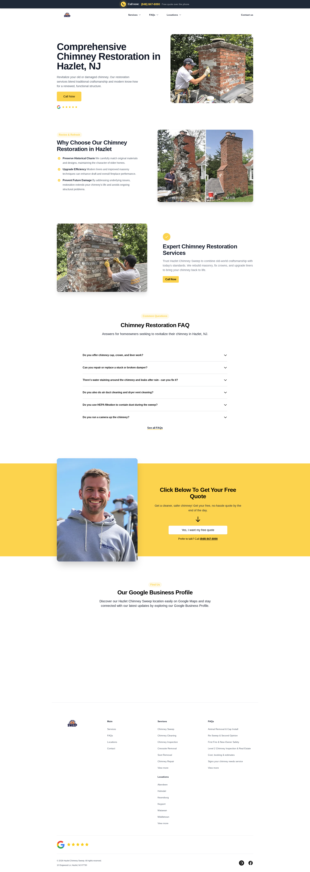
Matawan (162, 810)
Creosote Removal (167, 748)
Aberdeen (163, 784)
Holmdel (162, 791)
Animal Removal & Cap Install (223, 729)
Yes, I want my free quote (198, 530)
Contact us (247, 15)
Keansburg (163, 797)
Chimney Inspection (168, 742)
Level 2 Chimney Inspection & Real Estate (229, 748)
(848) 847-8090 (209, 538)
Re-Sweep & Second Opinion (223, 735)
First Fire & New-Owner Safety (223, 742)
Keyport (161, 804)
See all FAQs (155, 427)
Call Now (69, 96)
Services (133, 15)
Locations (172, 15)
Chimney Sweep (166, 729)
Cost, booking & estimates (221, 755)
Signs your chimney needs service (225, 761)
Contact (111, 748)
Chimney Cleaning (167, 735)
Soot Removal (165, 755)
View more (163, 768)
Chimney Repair (166, 761)
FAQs (152, 15)
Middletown (163, 817)
